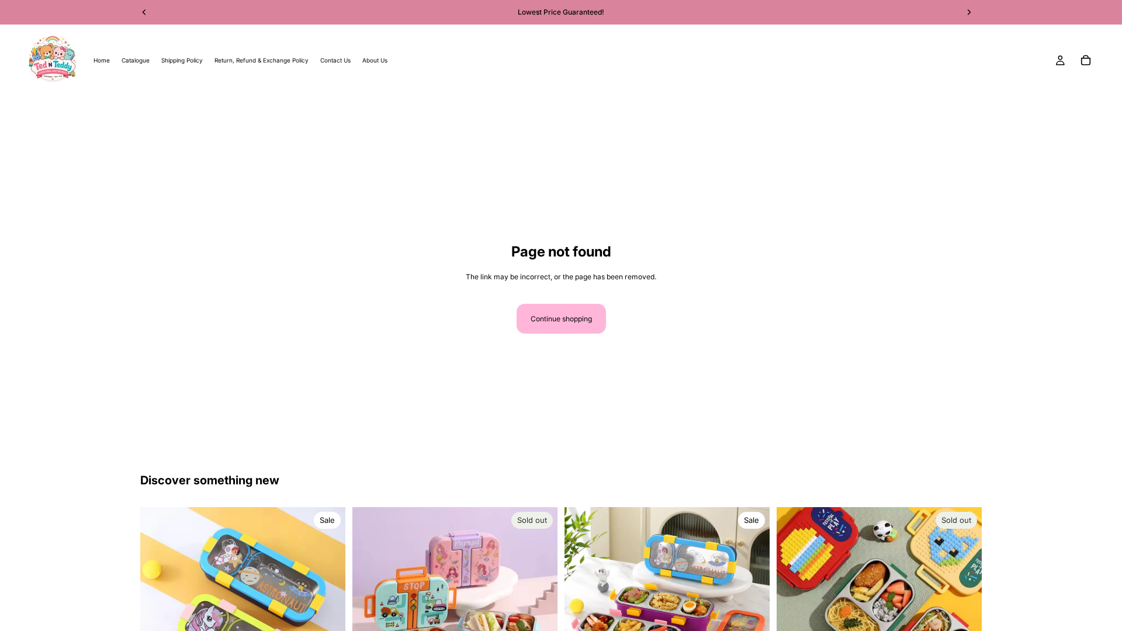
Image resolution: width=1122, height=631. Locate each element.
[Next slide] (539, 610)
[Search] (27, 113)
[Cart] (1086, 60)
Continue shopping (561, 318)
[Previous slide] (369, 610)
